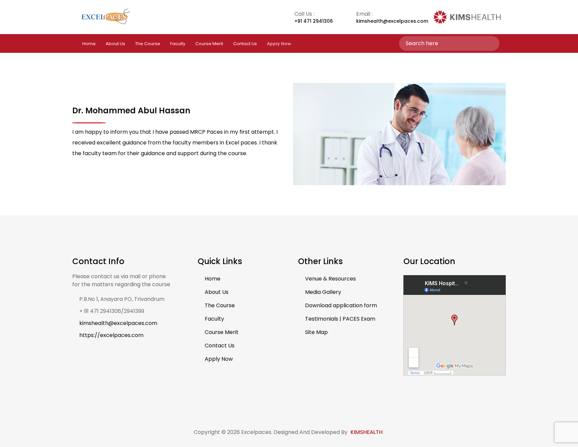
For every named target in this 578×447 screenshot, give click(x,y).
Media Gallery (323, 292)
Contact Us (245, 43)
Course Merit (209, 43)
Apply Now (219, 359)
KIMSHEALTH (367, 432)
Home (89, 43)
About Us (115, 43)
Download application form (341, 305)
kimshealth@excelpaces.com (118, 323)
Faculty (177, 43)
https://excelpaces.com (111, 335)
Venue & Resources (330, 279)
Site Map (316, 332)
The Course (147, 43)
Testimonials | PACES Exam (340, 319)
